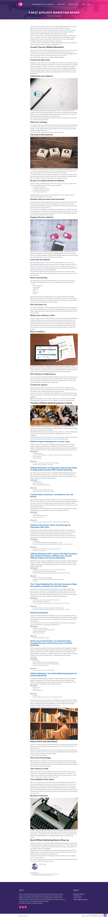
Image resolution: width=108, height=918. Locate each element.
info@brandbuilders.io (82, 899)
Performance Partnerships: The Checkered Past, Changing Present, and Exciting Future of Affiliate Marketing (51, 643)
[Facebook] (20, 907)
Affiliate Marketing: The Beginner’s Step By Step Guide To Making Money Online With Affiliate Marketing (53, 469)
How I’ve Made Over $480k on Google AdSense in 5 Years (42, 875)
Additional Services (73, 4)
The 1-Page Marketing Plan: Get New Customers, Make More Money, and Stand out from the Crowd (53, 585)
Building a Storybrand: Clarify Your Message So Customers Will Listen (50, 526)
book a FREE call (48, 400)
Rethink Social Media (39, 613)
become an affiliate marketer (68, 30)
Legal (82, 916)
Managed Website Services (39, 4)
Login (88, 4)
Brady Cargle (57, 16)
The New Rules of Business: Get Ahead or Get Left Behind (51, 495)
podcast (68, 787)
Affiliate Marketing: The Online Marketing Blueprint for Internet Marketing (53, 674)
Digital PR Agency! (38, 903)
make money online (72, 50)
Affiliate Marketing (35, 872)
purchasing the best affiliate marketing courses (46, 266)
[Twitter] (25, 907)
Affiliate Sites (50, 4)
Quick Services (61, 4)
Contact (84, 4)
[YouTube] (23, 907)
